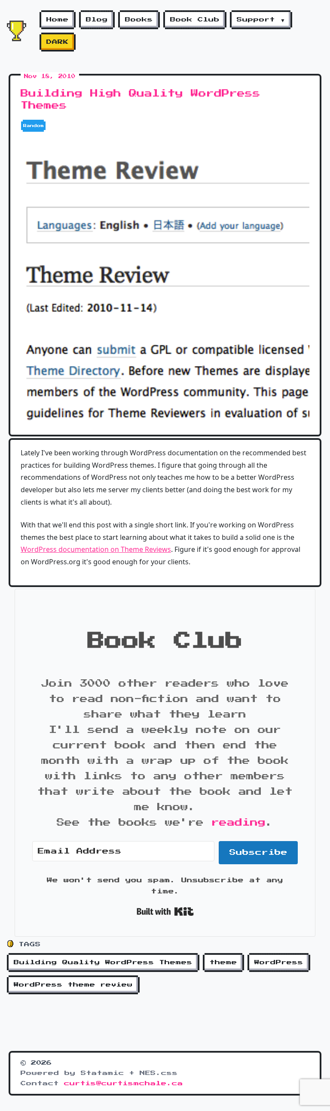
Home (57, 19)
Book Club (195, 19)
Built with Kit (165, 911)
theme (223, 962)
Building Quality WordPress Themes (103, 962)
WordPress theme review (73, 984)
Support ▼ (261, 19)
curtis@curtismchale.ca (123, 1083)
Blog (97, 19)
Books (139, 19)
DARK (57, 42)
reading (238, 822)
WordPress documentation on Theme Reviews (96, 549)
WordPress (278, 962)
